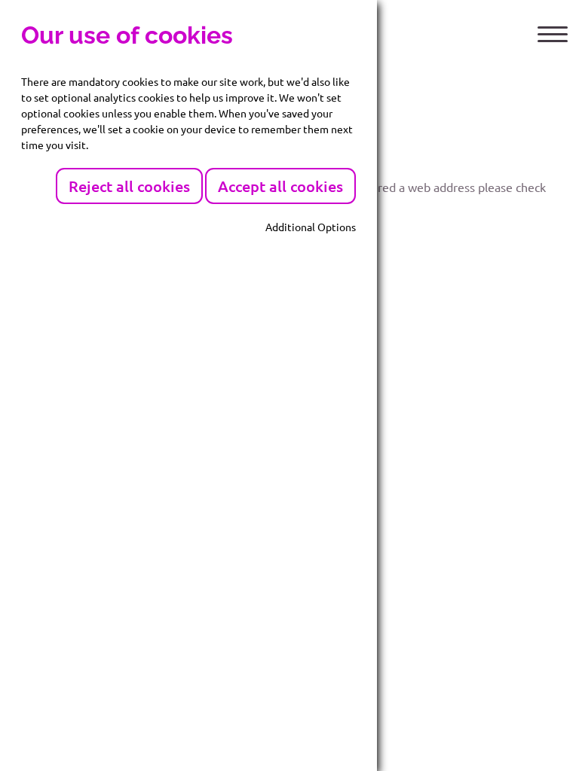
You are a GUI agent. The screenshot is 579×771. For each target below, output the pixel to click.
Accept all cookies (280, 186)
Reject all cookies (129, 186)
